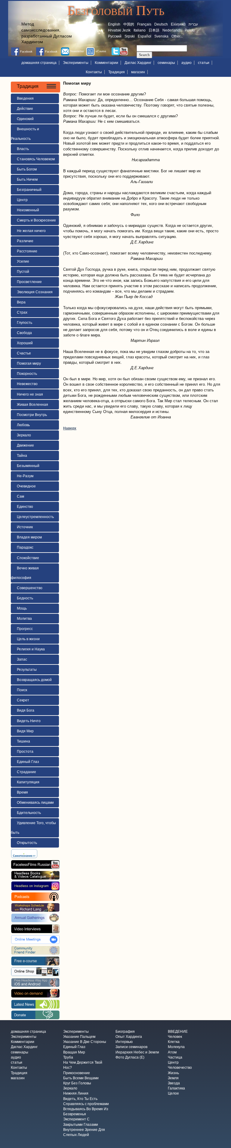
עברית (193, 24)
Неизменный (28, 210)
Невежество (27, 384)
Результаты (27, 669)
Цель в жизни (28, 639)
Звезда (174, 1083)
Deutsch (161, 24)
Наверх (69, 428)
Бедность (25, 598)
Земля (173, 1078)
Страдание (26, 772)
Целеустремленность (35, 517)
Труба (68, 1057)
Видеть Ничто (29, 721)
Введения (25, 98)
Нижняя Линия (75, 1094)
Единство (25, 507)
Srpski (130, 36)
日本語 (154, 30)
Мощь (22, 608)
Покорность (27, 374)
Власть (23, 149)
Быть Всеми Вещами (81, 1078)
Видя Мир (25, 731)
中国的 (128, 24)
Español (144, 36)
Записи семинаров (131, 1047)
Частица (175, 1057)
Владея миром (29, 537)
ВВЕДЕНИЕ (178, 1031)
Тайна (22, 455)
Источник (25, 527)
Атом (172, 1052)
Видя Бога (25, 710)
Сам (20, 496)
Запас (22, 659)
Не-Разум (25, 476)
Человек (175, 1037)
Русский (115, 36)
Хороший (25, 343)
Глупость (24, 323)
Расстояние (27, 251)
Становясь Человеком (36, 159)
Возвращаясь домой (34, 680)
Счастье (24, 353)
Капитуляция (28, 782)
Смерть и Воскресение (36, 220)
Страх (22, 312)
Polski (190, 30)
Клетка (174, 1042)
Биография (125, 1031)
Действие (25, 109)
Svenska (161, 36)
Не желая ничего (31, 231)
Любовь (23, 425)
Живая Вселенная (32, 404)
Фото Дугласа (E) (130, 1057)
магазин (138, 72)
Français (144, 24)
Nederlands (172, 30)
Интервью (124, 1042)
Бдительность (29, 813)
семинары (166, 63)
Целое (173, 1094)
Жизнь (173, 1073)
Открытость (27, 843)
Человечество (180, 1068)
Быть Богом (27, 169)
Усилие (23, 261)
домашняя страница (39, 63)
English (114, 24)
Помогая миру (29, 363)
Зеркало (24, 435)
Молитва (24, 618)
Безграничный (29, 190)
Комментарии (106, 63)
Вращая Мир (74, 1052)
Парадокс (25, 547)
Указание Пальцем (79, 1037)
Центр (22, 200)
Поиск (22, 690)
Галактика (176, 1088)
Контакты (94, 72)
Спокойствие (28, 558)
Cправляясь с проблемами (86, 1104)
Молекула (176, 1047)
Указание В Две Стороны (84, 1042)
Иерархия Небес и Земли (137, 1052)
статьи (203, 63)
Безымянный (28, 466)
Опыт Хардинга (129, 1037)
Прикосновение (76, 1073)
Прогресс (25, 629)
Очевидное (26, 486)
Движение (25, 445)
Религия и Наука (31, 649)
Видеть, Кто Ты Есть (80, 1099)
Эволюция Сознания (35, 292)
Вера (21, 302)
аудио (186, 63)
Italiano (140, 30)
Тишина (23, 741)
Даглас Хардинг (138, 63)
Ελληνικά (178, 24)
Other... (177, 36)
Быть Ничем (27, 179)
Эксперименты (75, 63)
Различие (25, 241)
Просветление (29, 282)
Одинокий (25, 119)
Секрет (23, 700)
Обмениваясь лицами (35, 802)
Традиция (116, 72)
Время (22, 792)
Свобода (24, 333)
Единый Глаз (28, 762)
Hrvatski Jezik (119, 30)
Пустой (23, 272)
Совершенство (29, 588)
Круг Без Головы (77, 1083)
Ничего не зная (30, 394)
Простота (25, 751)
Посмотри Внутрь (32, 415)
